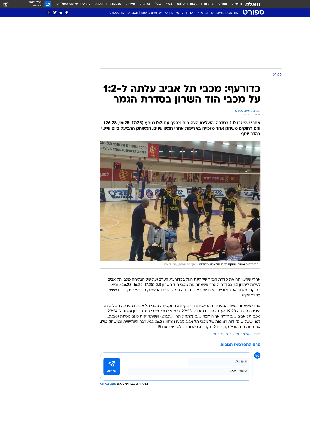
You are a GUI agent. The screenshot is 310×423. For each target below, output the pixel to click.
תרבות (194, 4)
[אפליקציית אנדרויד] (66, 12)
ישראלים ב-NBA (151, 13)
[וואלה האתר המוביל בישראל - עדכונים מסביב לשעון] (252, 4)
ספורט (222, 4)
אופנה (99, 4)
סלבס (181, 4)
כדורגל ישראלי (204, 13)
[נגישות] (5, 4)
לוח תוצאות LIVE (227, 13)
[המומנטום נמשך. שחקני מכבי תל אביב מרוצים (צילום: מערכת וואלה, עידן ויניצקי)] (180, 205)
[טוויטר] (55, 12)
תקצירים (132, 13)
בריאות (145, 4)
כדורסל (169, 13)
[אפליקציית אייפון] (60, 12)
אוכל (158, 4)
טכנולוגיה (115, 4)
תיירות (130, 4)
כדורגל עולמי (184, 13)
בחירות (208, 4)
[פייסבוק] (49, 12)
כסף (169, 4)
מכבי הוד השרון (222, 334)
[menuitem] (234, 4)
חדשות (237, 4)
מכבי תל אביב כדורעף (246, 334)
